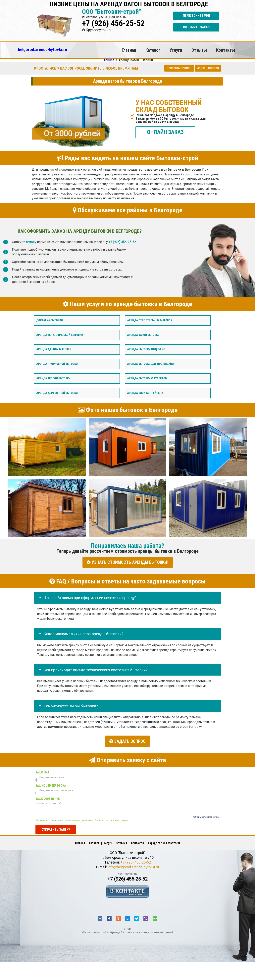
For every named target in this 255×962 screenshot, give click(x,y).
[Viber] (145, 918)
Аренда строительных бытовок (149, 320)
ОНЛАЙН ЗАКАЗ (165, 132)
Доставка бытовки (49, 320)
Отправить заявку (55, 829)
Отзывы (199, 50)
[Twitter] (136, 918)
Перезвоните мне (196, 16)
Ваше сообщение (47, 798)
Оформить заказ (196, 27)
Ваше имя (42, 772)
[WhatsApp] (155, 918)
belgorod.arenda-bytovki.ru (42, 49)
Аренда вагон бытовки (143, 334)
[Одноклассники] (118, 918)
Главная (129, 50)
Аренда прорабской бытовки (57, 364)
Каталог (152, 50)
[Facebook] (109, 918)
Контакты (225, 50)
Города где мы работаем (164, 843)
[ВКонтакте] (100, 918)
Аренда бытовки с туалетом (147, 378)
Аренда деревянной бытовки (57, 392)
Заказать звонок (179, 68)
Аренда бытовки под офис (146, 349)
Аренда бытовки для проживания (151, 364)
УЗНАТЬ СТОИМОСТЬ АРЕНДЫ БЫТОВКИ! (129, 562)
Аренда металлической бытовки (59, 334)
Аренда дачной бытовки (53, 349)
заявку (31, 242)
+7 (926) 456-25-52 (113, 23)
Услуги (176, 50)
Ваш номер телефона (50, 785)
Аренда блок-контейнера (145, 392)
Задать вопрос (208, 68)
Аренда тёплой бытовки (53, 378)
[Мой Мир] (127, 918)
